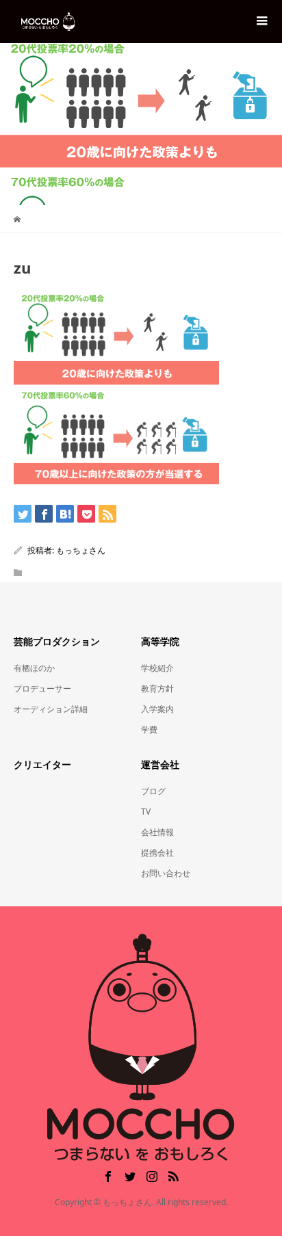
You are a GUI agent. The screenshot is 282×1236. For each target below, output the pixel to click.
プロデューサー (42, 688)
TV (146, 811)
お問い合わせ (165, 873)
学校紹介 (157, 668)
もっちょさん (80, 550)
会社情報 (157, 832)
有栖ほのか (34, 668)
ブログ (153, 791)
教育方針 (157, 688)
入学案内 (157, 709)
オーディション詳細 (51, 709)
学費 (149, 729)
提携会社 (157, 852)
